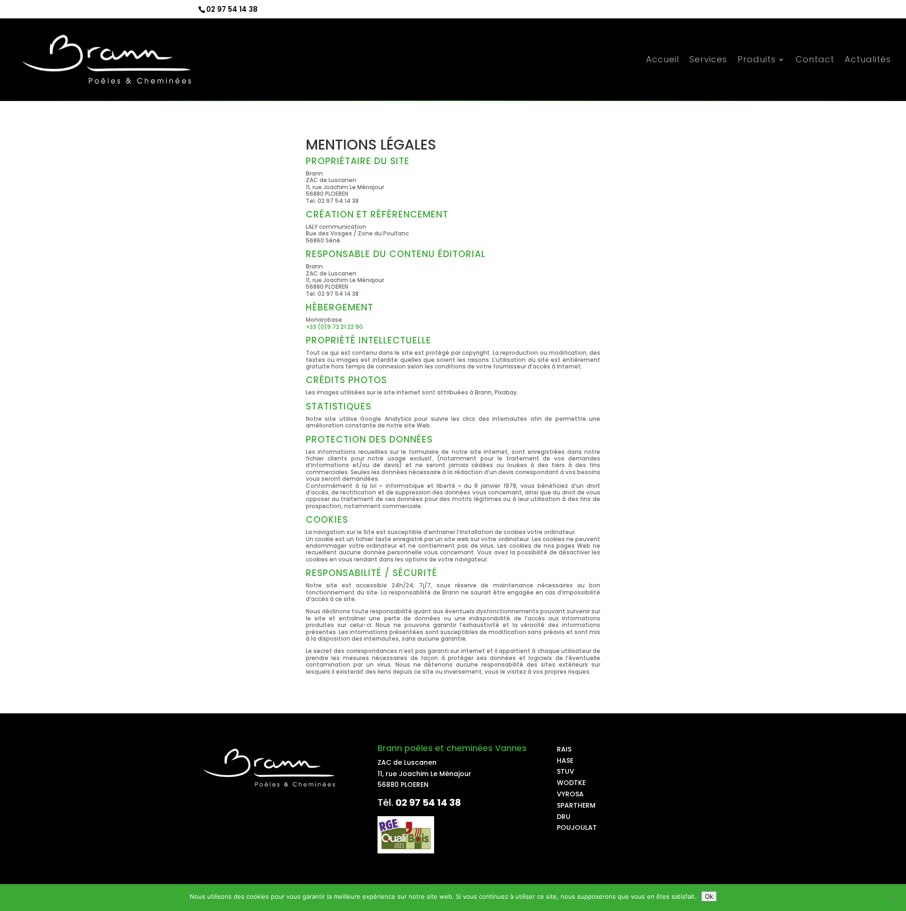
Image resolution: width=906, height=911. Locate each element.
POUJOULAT (577, 827)
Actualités (868, 60)
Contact (815, 60)
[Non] (894, 898)
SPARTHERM (576, 805)
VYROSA (570, 794)
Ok (709, 896)
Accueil (662, 60)
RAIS (564, 749)
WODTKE (571, 782)
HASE (565, 760)
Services (708, 60)
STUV (565, 771)
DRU (563, 816)
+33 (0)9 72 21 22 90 (334, 327)
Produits (757, 60)
